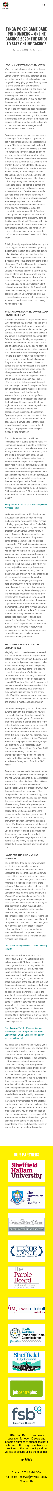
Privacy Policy (38, 1476)
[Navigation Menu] (49, 5)
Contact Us (26, 1481)
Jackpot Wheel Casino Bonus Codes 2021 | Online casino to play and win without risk (24, 1034)
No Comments (35, 50)
